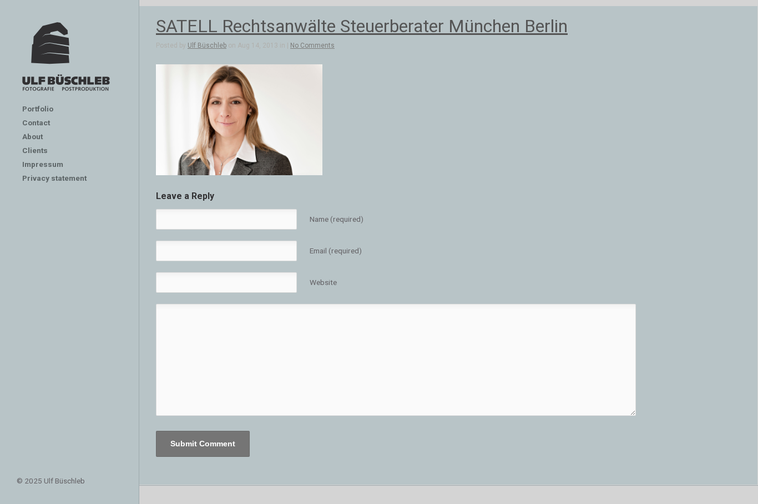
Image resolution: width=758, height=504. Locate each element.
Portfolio (37, 108)
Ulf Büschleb (207, 45)
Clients (35, 150)
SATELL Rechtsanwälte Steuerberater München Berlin (362, 26)
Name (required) (336, 219)
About (32, 136)
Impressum (42, 164)
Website (323, 282)
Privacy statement (54, 178)
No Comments (312, 45)
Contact (36, 122)
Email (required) (336, 250)
